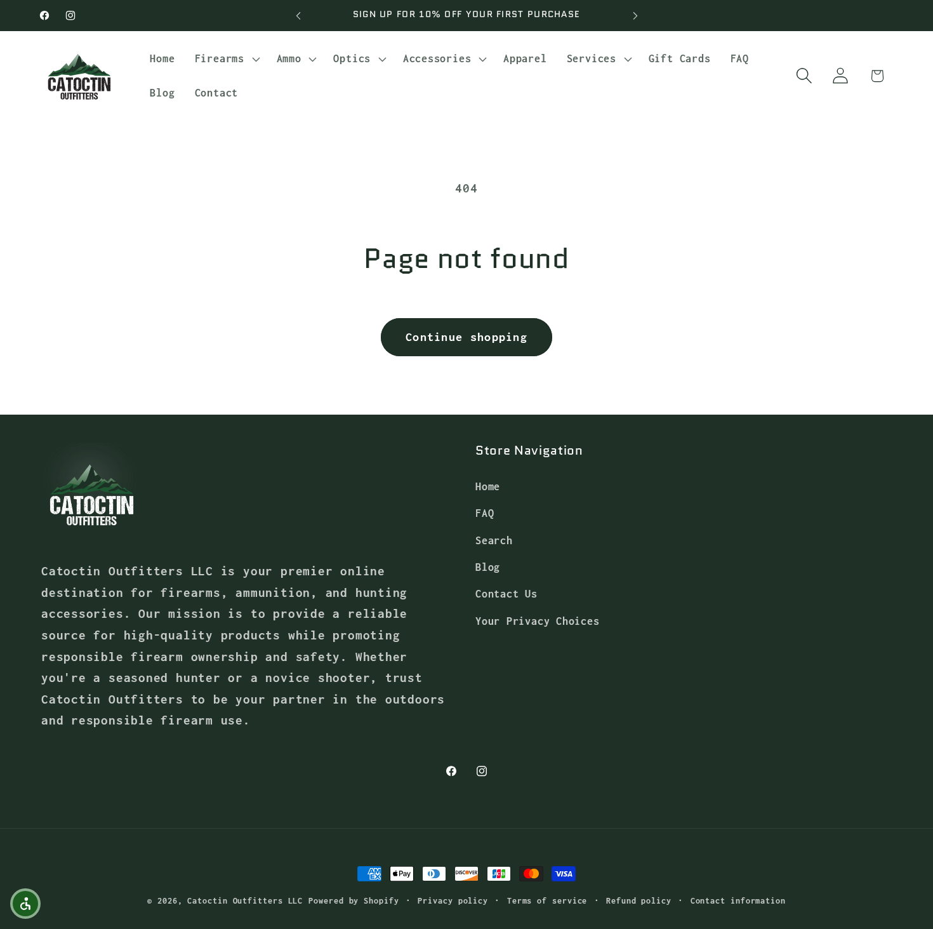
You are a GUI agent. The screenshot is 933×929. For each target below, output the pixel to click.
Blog (487, 567)
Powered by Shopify (353, 901)
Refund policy (639, 901)
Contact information (738, 901)
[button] (226, 59)
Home (487, 485)
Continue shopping (466, 337)
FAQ (484, 513)
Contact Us (506, 593)
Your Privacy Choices (537, 620)
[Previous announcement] (298, 15)
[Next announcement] (635, 15)
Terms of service (547, 901)
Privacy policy (453, 901)
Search (494, 539)
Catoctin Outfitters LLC (245, 901)
